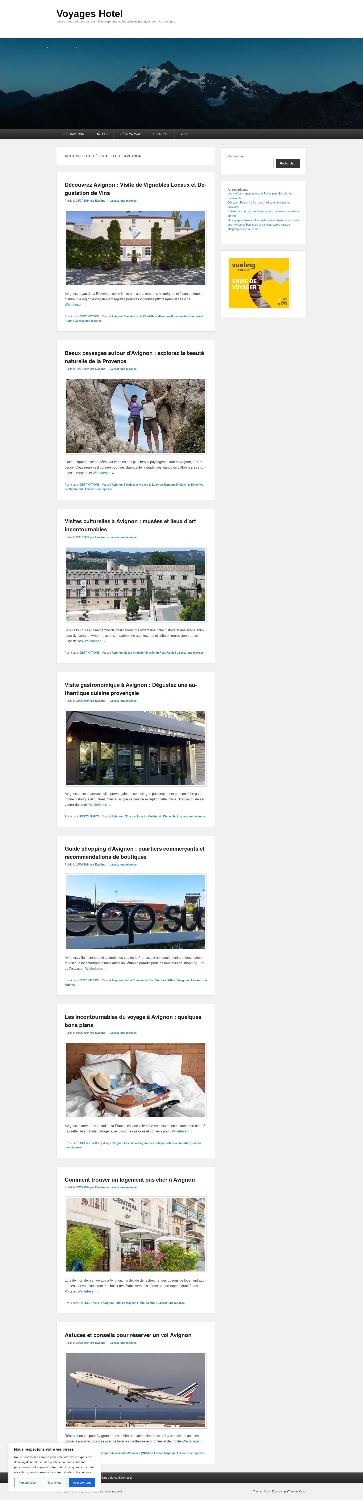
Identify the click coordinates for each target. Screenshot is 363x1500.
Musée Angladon (134, 652)
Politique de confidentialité (115, 1477)
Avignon (117, 316)
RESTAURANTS (89, 816)
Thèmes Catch (297, 1491)
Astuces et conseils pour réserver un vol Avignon (128, 1335)
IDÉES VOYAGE (130, 133)
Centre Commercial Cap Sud (142, 980)
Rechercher (235, 156)
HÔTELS (102, 133)
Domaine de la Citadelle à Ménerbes (147, 316)
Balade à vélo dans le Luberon (143, 484)
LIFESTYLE (160, 133)
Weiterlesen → (76, 304)
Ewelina (100, 200)
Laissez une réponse (123, 200)
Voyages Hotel (90, 13)
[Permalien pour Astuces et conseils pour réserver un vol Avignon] (136, 1430)
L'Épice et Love (133, 816)
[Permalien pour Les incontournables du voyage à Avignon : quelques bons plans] (136, 1120)
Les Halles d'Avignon (175, 980)
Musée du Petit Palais (160, 652)
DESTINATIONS (73, 133)
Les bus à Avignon (136, 1143)
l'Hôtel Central (146, 1302)
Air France (156, 1453)
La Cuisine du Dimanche (160, 816)
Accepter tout (82, 1482)
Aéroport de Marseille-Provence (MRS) (124, 1453)
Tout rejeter (55, 1482)
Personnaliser (27, 1482)
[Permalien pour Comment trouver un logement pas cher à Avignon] (136, 1275)
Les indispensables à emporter (169, 1143)
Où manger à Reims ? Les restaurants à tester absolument (263, 220)
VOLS (184, 133)
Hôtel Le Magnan (125, 1302)
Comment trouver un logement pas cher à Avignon (130, 1179)
